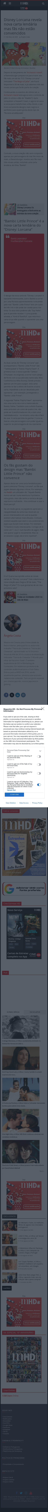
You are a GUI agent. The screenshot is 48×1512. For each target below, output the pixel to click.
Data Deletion (11, 803)
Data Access (24, 803)
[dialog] (24, 756)
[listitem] (24, 751)
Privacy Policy (37, 803)
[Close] (43, 709)
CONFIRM (14, 794)
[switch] (39, 756)
